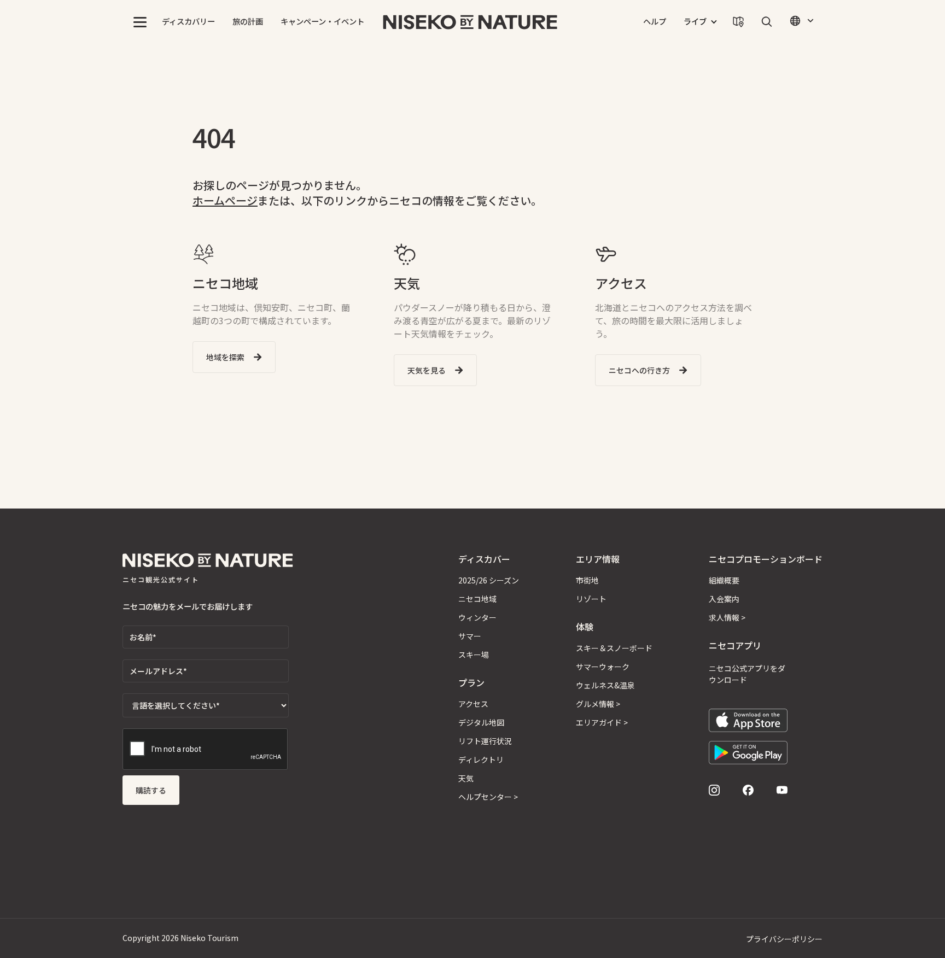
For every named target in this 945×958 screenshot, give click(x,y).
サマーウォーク (602, 666)
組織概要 (724, 580)
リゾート (591, 599)
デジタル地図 (481, 722)
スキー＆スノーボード (614, 648)
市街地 (587, 580)
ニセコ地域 (477, 599)
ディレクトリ (481, 759)
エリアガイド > (602, 722)
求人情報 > (727, 617)
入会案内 (724, 599)
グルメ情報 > (598, 704)
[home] (470, 22)
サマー (469, 636)
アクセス (473, 704)
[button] (140, 22)
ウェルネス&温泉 (605, 685)
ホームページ (225, 200)
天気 (466, 778)
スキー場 (473, 654)
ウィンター (477, 617)
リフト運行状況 (485, 741)
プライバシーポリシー (784, 938)
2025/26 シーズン (488, 580)
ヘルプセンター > (488, 797)
